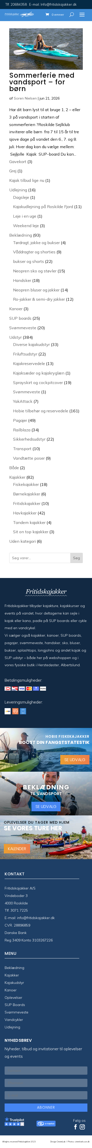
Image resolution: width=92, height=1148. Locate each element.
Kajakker (12, 975)
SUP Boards (15, 1004)
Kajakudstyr (14, 982)
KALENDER (17, 849)
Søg (76, 558)
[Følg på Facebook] (75, 1127)
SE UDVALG (74, 760)
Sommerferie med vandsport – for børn (42, 82)
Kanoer (11, 990)
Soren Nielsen (25, 98)
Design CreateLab (58, 1141)
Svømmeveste (16, 1012)
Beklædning (14, 967)
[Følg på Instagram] (82, 1127)
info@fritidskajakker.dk (36, 917)
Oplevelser (13, 997)
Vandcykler (14, 1019)
